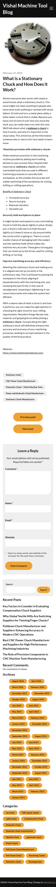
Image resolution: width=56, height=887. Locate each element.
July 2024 (16, 742)
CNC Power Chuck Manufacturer (20, 381)
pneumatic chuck (34, 837)
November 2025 (41, 693)
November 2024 (19, 730)
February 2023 (37, 791)
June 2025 (33, 705)
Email (8, 520)
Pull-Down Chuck (14, 855)
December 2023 (39, 760)
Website (10, 537)
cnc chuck (10, 812)
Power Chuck (12, 843)
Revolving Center (37, 855)
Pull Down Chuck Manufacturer (20, 849)
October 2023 (41, 767)
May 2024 (17, 748)
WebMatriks (50, 882)
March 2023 (17, 791)
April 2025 (34, 711)
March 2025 (17, 718)
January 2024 (18, 760)
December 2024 (39, 724)
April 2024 (34, 748)
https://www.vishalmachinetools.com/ (23, 352)
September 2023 (19, 773)
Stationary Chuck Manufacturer (20, 399)
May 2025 (17, 711)
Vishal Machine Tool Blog (25, 8)
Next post (28, 428)
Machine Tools (12, 837)
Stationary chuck (13, 375)
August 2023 (41, 773)
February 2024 (37, 754)
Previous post (28, 416)
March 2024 (17, 754)
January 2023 (18, 797)
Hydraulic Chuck (13, 825)
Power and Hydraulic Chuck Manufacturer (25, 393)
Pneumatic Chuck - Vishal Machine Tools (24, 387)
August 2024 (41, 736)
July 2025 (16, 705)
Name (9, 503)
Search (9, 584)
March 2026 (17, 687)
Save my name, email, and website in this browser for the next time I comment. (27, 554)
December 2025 (19, 693)
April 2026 (36, 681)
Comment (11, 468)
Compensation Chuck (33, 818)
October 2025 (18, 699)
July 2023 (16, 779)
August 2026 (18, 681)
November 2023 (19, 767)
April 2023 (34, 785)
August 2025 (38, 699)
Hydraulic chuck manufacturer (19, 831)
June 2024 (33, 742)
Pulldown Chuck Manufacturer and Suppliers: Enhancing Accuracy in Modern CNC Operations (24, 630)
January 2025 (18, 724)
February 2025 (37, 718)
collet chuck (11, 818)
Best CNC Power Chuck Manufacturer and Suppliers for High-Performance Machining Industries (26, 644)
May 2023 (17, 785)
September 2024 (19, 736)
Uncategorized (35, 861)
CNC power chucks (30, 812)
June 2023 (33, 779)
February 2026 (37, 687)
